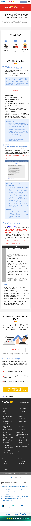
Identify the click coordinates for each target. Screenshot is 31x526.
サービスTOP (5, 406)
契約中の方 (23, 2)
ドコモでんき (21, 428)
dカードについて (20, 406)
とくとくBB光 (6, 460)
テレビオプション (22, 418)
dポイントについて (6, 450)
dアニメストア (21, 426)
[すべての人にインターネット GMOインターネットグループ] (13, 514)
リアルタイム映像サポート (8, 437)
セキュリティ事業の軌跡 (6, 500)
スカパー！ (20, 423)
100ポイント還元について (11, 396)
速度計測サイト (16, 90)
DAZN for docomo (22, 421)
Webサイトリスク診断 (17, 490)
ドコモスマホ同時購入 (8, 447)
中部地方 (25, 439)
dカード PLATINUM (22, 408)
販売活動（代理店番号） (24, 402)
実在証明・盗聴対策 (5, 494)
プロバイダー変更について (8, 421)
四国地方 (20, 442)
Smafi (18, 448)
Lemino (20, 424)
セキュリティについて (7, 434)
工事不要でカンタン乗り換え (22, 434)
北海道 (20, 437)
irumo (18, 449)
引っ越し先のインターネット (8, 452)
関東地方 (20, 439)
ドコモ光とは (5, 408)
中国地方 (25, 440)
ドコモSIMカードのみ (8, 445)
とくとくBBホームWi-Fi (23, 460)
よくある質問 (5, 423)
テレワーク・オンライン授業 (8, 453)
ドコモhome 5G (22, 461)
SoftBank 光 (6, 465)
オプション (19, 415)
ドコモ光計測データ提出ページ (12, 226)
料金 (4, 410)
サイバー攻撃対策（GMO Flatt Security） (10, 498)
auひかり (5, 463)
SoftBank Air (21, 463)
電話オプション (21, 416)
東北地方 (24, 437)
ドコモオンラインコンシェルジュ (23, 444)
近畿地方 (20, 440)
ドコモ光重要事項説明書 (22, 446)
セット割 (4, 413)
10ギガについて (6, 432)
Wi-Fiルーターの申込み (7, 429)
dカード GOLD (21, 410)
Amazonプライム (22, 429)
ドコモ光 (2, 396)
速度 (4, 411)
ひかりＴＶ (20, 419)
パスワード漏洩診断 (5, 490)
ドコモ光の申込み (6, 449)
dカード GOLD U (22, 411)
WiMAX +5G (6, 469)
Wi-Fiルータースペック (7, 424)
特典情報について (6, 439)
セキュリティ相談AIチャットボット (9, 492)
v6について (5, 431)
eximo (18, 451)
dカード (20, 413)
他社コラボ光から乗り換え (8, 416)
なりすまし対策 (23, 498)
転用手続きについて (7, 418)
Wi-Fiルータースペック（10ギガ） (7, 427)
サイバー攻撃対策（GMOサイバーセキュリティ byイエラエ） (14, 496)
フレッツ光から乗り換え (7, 415)
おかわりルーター (20, 432)
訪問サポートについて (7, 435)
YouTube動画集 (6, 442)
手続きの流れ (5, 419)
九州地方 (25, 442)
